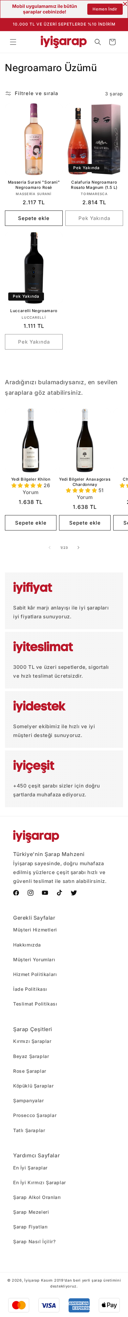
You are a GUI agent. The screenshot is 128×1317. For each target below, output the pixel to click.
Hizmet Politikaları (35, 974)
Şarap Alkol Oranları (37, 1197)
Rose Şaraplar (29, 1071)
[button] (13, 42)
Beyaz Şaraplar (31, 1056)
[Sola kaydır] (49, 547)
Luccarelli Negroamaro (33, 310)
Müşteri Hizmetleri (35, 929)
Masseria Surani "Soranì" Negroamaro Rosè (34, 185)
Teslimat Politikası (35, 1004)
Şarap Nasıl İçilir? (34, 1241)
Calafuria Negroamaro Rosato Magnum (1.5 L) (94, 185)
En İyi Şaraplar (30, 1167)
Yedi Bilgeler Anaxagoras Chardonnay (84, 482)
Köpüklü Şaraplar (33, 1085)
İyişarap (32, 1280)
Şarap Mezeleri (31, 1212)
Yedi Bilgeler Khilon (31, 479)
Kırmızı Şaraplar (32, 1041)
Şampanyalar (28, 1100)
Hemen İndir (105, 9)
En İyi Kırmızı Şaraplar (39, 1182)
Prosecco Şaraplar (34, 1115)
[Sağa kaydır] (78, 547)
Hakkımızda (27, 945)
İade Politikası (30, 989)
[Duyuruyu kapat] (125, 4)
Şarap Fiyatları (30, 1226)
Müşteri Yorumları (34, 959)
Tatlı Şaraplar (29, 1130)
